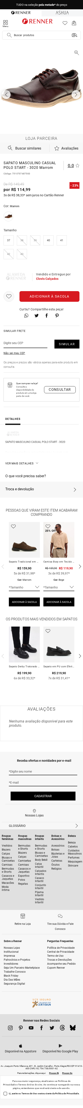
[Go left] (6, 94)
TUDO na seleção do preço (41, 4)
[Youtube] (31, 1028)
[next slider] (2, 566)
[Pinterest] (20, 1028)
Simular (67, 344)
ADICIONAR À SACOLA (24, 602)
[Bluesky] (72, 1029)
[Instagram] (10, 1028)
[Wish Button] (9, 296)
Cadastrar (43, 796)
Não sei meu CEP (14, 353)
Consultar (60, 390)
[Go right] (76, 94)
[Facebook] (41, 1028)
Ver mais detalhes (19, 463)
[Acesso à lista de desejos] (65, 24)
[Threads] (62, 1029)
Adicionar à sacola (49, 296)
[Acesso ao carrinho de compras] (74, 24)
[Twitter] (52, 1028)
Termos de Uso (26, 1084)
